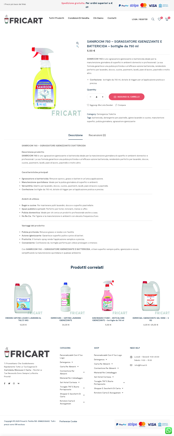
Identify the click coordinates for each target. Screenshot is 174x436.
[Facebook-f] (5, 383)
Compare (122, 105)
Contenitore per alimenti (67, 372)
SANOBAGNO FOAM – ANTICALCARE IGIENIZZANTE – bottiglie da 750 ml (108, 319)
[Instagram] (14, 383)
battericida (97, 117)
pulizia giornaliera (104, 121)
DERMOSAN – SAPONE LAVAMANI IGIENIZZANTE (66, 319)
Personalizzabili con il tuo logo (71, 356)
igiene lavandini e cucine (139, 117)
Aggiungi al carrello (128, 97)
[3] (159, 19)
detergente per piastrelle (115, 117)
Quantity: (92, 89)
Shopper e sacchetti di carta (70, 395)
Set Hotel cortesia (68, 382)
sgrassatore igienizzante (124, 121)
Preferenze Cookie (68, 421)
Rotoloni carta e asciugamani (67, 402)
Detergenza (65, 362)
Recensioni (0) (97, 135)
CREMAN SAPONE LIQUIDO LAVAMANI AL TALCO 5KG (23, 319)
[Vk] (18, 383)
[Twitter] (9, 383)
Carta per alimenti (68, 366)
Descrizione (75, 135)
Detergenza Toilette (106, 114)
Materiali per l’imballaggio (71, 378)
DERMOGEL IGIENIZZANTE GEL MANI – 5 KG (151, 319)
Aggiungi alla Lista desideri (101, 105)
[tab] (75, 135)
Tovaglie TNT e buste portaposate (69, 388)
